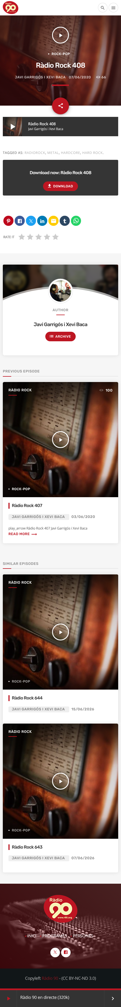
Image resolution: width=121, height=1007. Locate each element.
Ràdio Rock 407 (27, 505)
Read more (22, 534)
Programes (54, 936)
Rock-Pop (60, 54)
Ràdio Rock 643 (27, 847)
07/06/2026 (83, 858)
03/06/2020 (83, 517)
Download (60, 185)
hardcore (70, 152)
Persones (83, 936)
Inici (31, 936)
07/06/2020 (80, 77)
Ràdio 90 (50, 978)
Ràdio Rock (20, 390)
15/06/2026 (82, 709)
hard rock (92, 152)
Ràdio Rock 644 (27, 698)
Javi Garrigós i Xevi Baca (40, 77)
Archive (60, 336)
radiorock (34, 152)
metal (53, 152)
